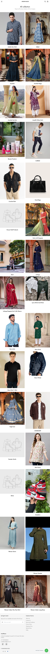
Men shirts (12, 349)
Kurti (12, 275)
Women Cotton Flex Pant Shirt (12, 610)
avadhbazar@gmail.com (6, 641)
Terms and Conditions (30, 622)
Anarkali (12, 83)
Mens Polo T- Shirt (12, 390)
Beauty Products (12, 159)
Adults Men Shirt (12, 47)
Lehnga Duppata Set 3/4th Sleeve (12, 311)
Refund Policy (29, 628)
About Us (28, 618)
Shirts (12, 496)
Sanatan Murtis (12, 459)
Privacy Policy (29, 624)
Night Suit (12, 427)
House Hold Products (12, 230)
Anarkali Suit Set (12, 120)
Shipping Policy (29, 626)
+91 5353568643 (4, 640)
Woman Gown (12, 551)
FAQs (27, 630)
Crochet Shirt (12, 201)
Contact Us (28, 620)
